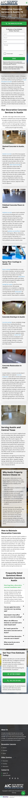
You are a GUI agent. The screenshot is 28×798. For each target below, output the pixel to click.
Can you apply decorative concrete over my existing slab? (12, 609)
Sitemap (14, 792)
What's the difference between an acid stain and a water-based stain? (13, 623)
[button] (26, 3)
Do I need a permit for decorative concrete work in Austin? (13, 630)
